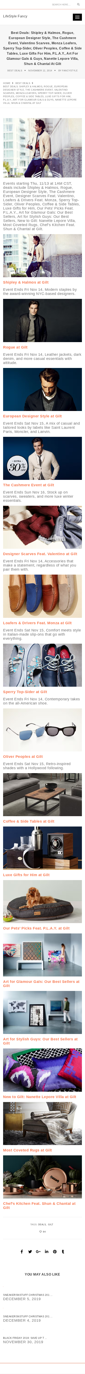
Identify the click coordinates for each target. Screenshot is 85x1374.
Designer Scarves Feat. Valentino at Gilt (40, 554)
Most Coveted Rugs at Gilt (27, 1150)
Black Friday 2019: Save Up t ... (25, 1338)
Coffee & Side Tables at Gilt (28, 821)
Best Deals (14, 70)
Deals (42, 1224)
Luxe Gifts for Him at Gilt (26, 875)
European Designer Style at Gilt (32, 416)
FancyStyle (70, 70)
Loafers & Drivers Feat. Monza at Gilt (37, 623)
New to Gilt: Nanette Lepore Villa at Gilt (39, 1097)
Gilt (50, 1224)
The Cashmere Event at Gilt (28, 485)
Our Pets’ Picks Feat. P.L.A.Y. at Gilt (36, 928)
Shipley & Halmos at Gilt (25, 282)
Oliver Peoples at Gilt (23, 757)
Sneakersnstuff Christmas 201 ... (27, 1295)
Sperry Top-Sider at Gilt (25, 692)
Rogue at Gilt (15, 347)
